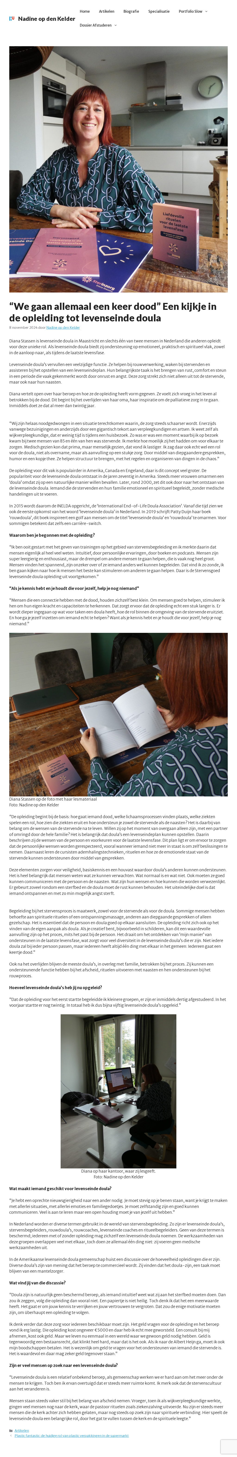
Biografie (131, 11)
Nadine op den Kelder (46, 18)
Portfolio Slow (190, 11)
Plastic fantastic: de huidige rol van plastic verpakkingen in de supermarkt (72, 1436)
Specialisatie (159, 11)
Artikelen (106, 11)
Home (85, 11)
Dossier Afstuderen (96, 25)
